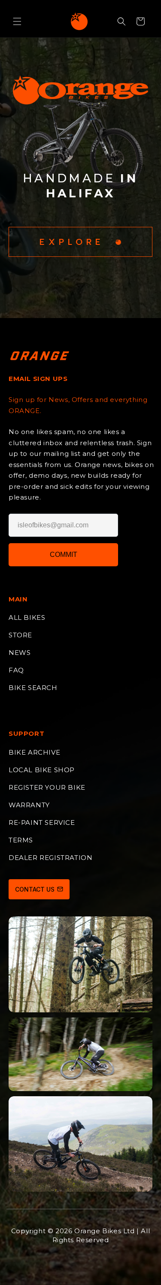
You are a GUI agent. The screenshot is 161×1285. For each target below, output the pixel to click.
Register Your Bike (47, 787)
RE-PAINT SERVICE (42, 822)
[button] (17, 21)
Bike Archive (34, 752)
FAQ (16, 670)
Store (20, 635)
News (19, 652)
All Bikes (27, 617)
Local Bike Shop (42, 770)
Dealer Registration (50, 858)
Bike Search (33, 688)
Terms (21, 840)
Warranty (29, 805)
